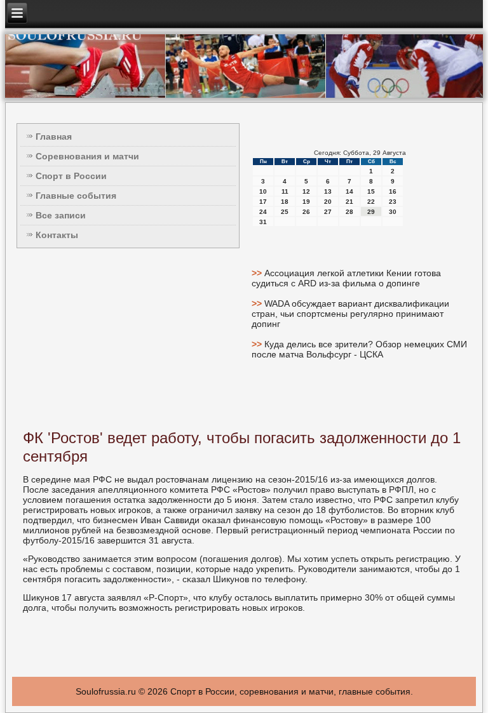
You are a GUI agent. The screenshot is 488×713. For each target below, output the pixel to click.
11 (284, 191)
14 (349, 191)
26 (306, 211)
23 (392, 201)
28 (349, 211)
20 (328, 201)
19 (306, 201)
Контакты (57, 235)
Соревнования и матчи (87, 156)
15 (371, 191)
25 (284, 211)
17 (263, 201)
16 (392, 191)
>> (258, 273)
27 (328, 211)
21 (349, 201)
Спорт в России (71, 176)
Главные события (76, 195)
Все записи (61, 215)
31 (263, 221)
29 (371, 211)
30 (392, 211)
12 (306, 191)
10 (263, 191)
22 (371, 201)
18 (284, 201)
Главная (54, 136)
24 (263, 211)
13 (328, 191)
